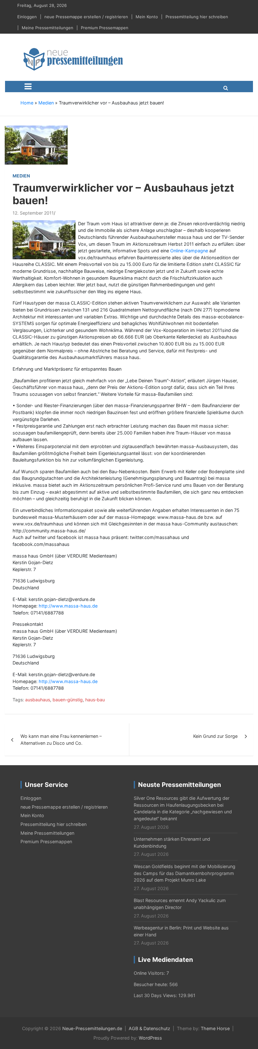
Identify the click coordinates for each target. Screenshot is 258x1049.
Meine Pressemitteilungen (47, 27)
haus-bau (95, 699)
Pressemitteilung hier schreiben (196, 16)
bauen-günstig (68, 699)
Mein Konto (147, 16)
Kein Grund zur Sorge (215, 736)
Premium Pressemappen (104, 27)
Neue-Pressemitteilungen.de (92, 1028)
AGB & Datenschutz (149, 1028)
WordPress (150, 1038)
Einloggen (27, 16)
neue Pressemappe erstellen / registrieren (86, 16)
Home (26, 102)
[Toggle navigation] (28, 86)
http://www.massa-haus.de (68, 606)
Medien (46, 102)
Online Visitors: (150, 973)
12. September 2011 (33, 213)
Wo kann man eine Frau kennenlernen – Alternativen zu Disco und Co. (61, 739)
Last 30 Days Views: (156, 995)
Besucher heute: (151, 984)
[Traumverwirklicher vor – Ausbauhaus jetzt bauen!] (36, 144)
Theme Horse (215, 1028)
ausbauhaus (37, 699)
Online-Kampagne (189, 250)
